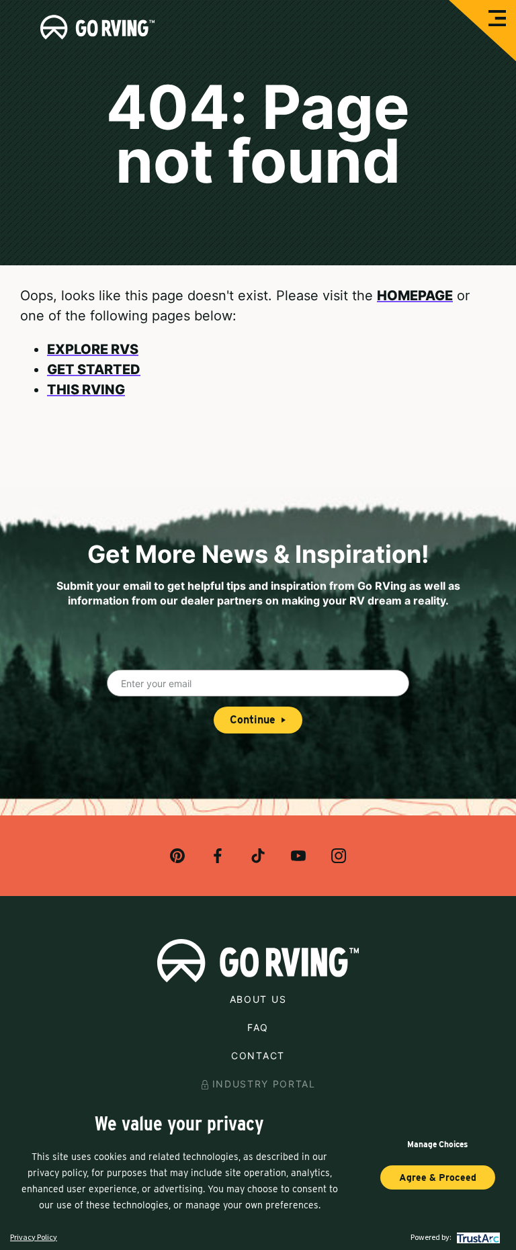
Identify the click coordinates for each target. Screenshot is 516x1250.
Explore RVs (92, 349)
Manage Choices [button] (437, 1144)
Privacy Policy (33, 1237)
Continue (252, 719)
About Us (258, 999)
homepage (415, 295)
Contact (258, 1055)
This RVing (86, 390)
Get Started (93, 369)
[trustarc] (477, 1237)
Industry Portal (264, 1083)
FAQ (258, 1027)
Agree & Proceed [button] (437, 1177)
